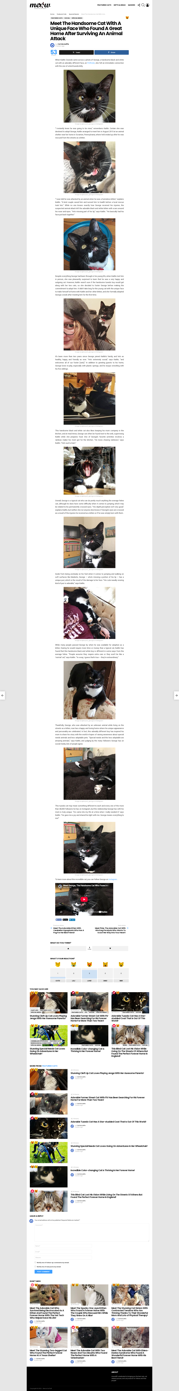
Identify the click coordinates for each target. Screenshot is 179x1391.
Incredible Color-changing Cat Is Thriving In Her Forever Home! (87, 1050)
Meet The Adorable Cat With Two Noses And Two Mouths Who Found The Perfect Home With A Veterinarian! (89, 1354)
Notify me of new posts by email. (49, 1267)
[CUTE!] (36, 992)
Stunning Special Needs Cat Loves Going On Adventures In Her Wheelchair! (47, 1051)
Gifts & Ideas (120, 5)
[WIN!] (77, 1284)
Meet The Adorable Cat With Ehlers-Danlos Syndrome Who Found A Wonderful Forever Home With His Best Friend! (129, 1354)
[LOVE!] (127, 17)
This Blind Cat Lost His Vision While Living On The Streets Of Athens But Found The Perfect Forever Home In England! (129, 1052)
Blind (125, 1045)
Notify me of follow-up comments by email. (53, 1263)
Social (56, 1010)
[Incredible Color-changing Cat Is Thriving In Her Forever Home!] (89, 1035)
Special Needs (36, 1012)
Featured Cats (104, 5)
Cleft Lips (34, 1010)
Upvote (68, 948)
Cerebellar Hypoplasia (39, 1041)
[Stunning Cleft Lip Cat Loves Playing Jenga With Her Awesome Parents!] (49, 1002)
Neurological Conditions (41, 1043)
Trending (73, 992)
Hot (114, 1025)
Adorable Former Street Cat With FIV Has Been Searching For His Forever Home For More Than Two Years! (89, 1018)
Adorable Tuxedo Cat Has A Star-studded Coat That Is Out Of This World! (128, 1018)
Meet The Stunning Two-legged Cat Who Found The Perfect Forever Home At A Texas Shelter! (48, 1353)
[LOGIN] (147, 5)
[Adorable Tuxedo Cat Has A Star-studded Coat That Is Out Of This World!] (130, 1002)
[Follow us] (138, 5)
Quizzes (131, 5)
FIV (86, 1012)
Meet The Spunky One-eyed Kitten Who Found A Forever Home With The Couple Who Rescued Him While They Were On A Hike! (89, 1312)
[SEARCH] (143, 5)
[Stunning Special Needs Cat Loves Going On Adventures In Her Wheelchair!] (49, 1035)
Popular (32, 1284)
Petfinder (91, 63)
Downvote (110, 948)
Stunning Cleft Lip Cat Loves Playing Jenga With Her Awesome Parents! (48, 1017)
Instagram (113, 879)
